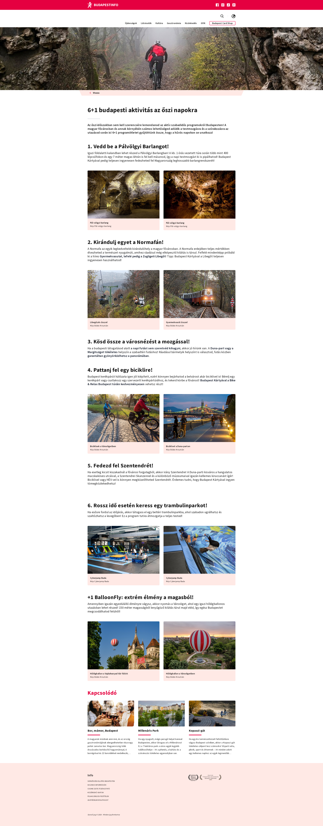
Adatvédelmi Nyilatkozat (98, 800)
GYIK (203, 23)
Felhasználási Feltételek (98, 796)
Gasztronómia (174, 23)
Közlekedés (191, 23)
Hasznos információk (97, 785)
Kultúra (159, 23)
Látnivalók (146, 23)
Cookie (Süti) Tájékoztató (99, 789)
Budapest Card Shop (222, 23)
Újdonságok (131, 23)
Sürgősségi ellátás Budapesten (101, 781)
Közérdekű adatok (96, 792)
